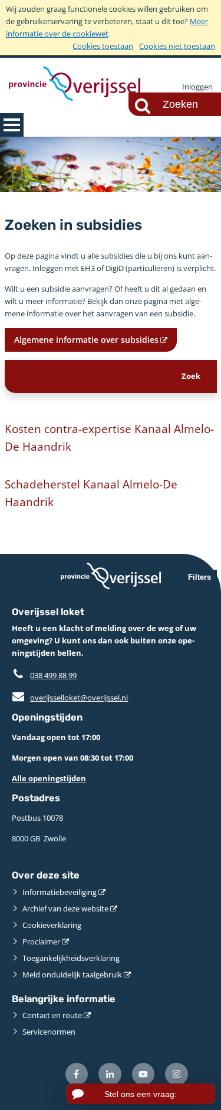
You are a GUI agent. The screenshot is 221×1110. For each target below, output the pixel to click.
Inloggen (197, 86)
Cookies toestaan (102, 46)
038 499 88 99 (53, 675)
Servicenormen (48, 1031)
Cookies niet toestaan (177, 46)
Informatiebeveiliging (59, 892)
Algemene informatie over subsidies (86, 339)
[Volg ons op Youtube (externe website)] (143, 1074)
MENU (12, 125)
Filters (199, 577)
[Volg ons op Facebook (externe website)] (76, 1074)
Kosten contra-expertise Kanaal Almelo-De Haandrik (109, 437)
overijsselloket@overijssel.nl (70, 697)
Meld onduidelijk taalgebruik (72, 974)
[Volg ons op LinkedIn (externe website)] (109, 1074)
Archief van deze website (65, 908)
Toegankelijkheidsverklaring (71, 958)
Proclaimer (41, 941)
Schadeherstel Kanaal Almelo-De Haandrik (91, 493)
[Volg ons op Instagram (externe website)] (176, 1074)
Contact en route (52, 1015)
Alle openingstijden (49, 778)
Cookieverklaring (51, 925)
